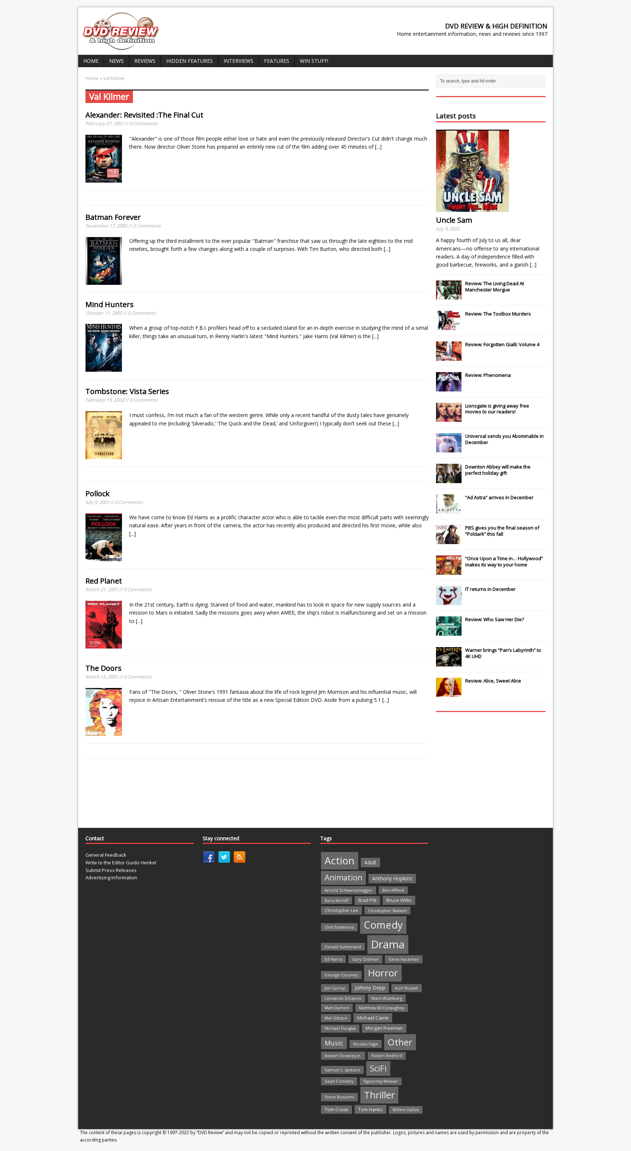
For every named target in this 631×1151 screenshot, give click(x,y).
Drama (388, 944)
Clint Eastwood (339, 927)
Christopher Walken (387, 910)
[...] (378, 146)
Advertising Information (111, 877)
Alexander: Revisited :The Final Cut (144, 115)
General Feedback (105, 855)
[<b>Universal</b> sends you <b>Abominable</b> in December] (449, 448)
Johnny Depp (370, 987)
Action (340, 860)
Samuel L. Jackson (342, 1069)
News (116, 60)
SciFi (378, 1068)
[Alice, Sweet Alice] (449, 693)
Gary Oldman (365, 959)
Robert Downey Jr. (343, 1055)
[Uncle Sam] (472, 207)
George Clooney (341, 975)
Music (334, 1043)
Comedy (383, 925)
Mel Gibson (336, 1018)
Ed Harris (333, 959)
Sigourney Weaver (380, 1081)
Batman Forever (113, 217)
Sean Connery (339, 1081)
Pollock (97, 493)
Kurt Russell (406, 988)
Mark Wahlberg (386, 998)
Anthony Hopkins (392, 878)
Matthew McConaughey (381, 1007)
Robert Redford (386, 1055)
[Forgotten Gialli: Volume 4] (449, 356)
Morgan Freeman (384, 1028)
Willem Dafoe (406, 1109)
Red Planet (103, 581)
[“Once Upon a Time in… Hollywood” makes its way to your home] (449, 570)
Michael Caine (373, 1017)
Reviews (145, 60)
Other (400, 1042)
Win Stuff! (314, 60)
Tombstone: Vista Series (127, 391)
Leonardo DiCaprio (343, 998)
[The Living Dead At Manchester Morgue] (449, 295)
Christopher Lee (341, 910)
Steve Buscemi (339, 1097)
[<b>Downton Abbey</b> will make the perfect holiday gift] (449, 479)
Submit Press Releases (111, 870)
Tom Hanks (370, 1109)
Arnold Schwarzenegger (348, 890)
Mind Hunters (109, 304)
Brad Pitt (367, 900)
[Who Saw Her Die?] (449, 631)
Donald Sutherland (343, 946)
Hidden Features (189, 60)
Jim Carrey (335, 988)
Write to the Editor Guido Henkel (120, 862)
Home (91, 60)
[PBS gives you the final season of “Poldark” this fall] (449, 540)
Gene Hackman (404, 959)
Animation (343, 877)
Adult (370, 862)
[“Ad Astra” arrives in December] (449, 509)
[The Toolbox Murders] (449, 326)
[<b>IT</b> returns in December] (449, 601)
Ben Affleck (393, 890)
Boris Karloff (336, 900)
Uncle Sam (454, 220)
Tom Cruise (336, 1109)
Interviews (238, 60)
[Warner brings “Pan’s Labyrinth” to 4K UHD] (449, 662)
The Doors (103, 668)
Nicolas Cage (365, 1044)
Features (276, 60)
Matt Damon (337, 1007)
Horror (383, 972)
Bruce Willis (399, 900)
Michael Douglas (340, 1028)
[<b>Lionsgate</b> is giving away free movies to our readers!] (449, 417)
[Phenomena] (449, 387)
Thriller (379, 1094)
